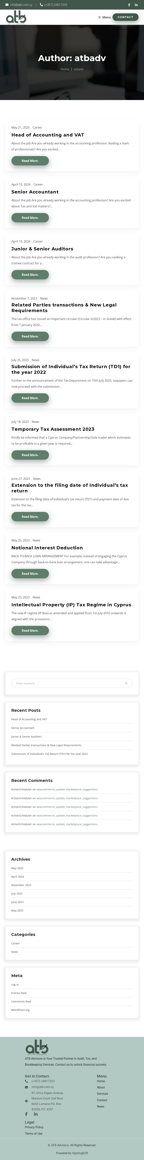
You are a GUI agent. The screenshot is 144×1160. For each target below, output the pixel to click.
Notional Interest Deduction (47, 547)
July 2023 (16, 893)
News (44, 298)
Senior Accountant (22, 728)
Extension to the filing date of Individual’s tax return (69, 488)
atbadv (79, 69)
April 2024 (17, 876)
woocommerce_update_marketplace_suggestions (67, 789)
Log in (15, 984)
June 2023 (17, 902)
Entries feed (18, 993)
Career (37, 127)
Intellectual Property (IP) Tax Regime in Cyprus (71, 604)
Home (65, 69)
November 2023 (21, 885)
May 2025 (17, 868)
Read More (30, 161)
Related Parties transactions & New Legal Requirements (46, 745)
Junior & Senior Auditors (26, 736)
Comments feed (21, 1001)
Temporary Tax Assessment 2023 (52, 429)
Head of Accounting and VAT (29, 719)
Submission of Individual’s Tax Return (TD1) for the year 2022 (49, 754)
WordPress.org (20, 1010)
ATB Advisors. (60, 1145)
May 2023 (17, 910)
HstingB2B (80, 1153)
